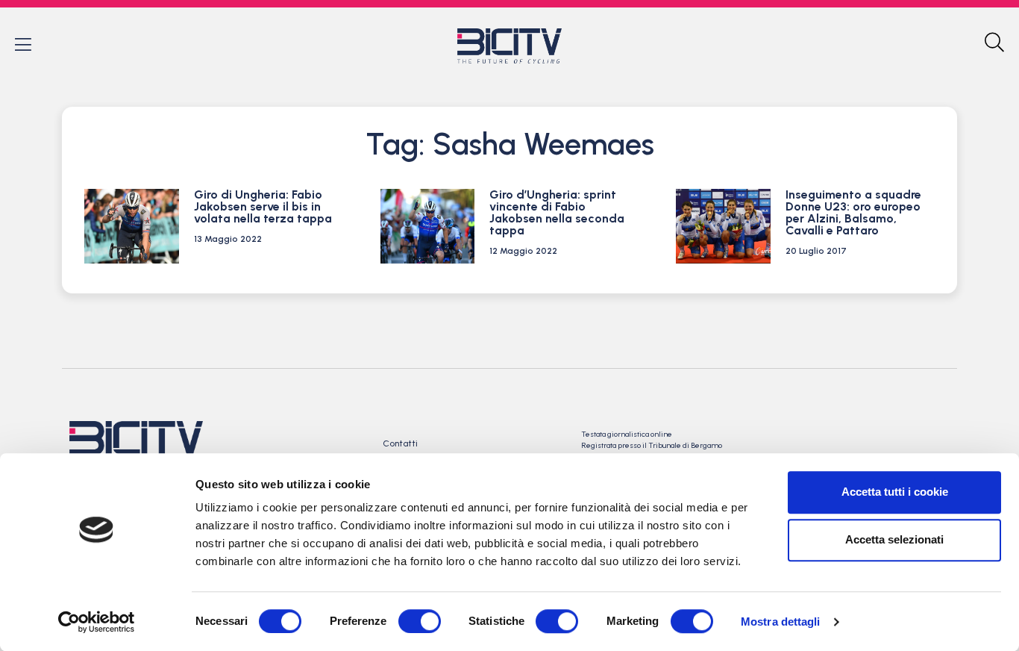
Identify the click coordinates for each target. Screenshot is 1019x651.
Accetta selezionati (894, 539)
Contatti (400, 443)
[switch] (419, 621)
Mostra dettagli (781, 621)
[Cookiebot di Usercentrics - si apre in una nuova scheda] (96, 622)
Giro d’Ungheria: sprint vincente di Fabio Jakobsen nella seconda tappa (556, 212)
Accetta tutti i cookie (894, 491)
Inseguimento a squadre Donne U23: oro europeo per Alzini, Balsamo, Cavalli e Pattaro (853, 212)
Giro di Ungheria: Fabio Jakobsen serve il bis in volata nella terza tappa (263, 206)
